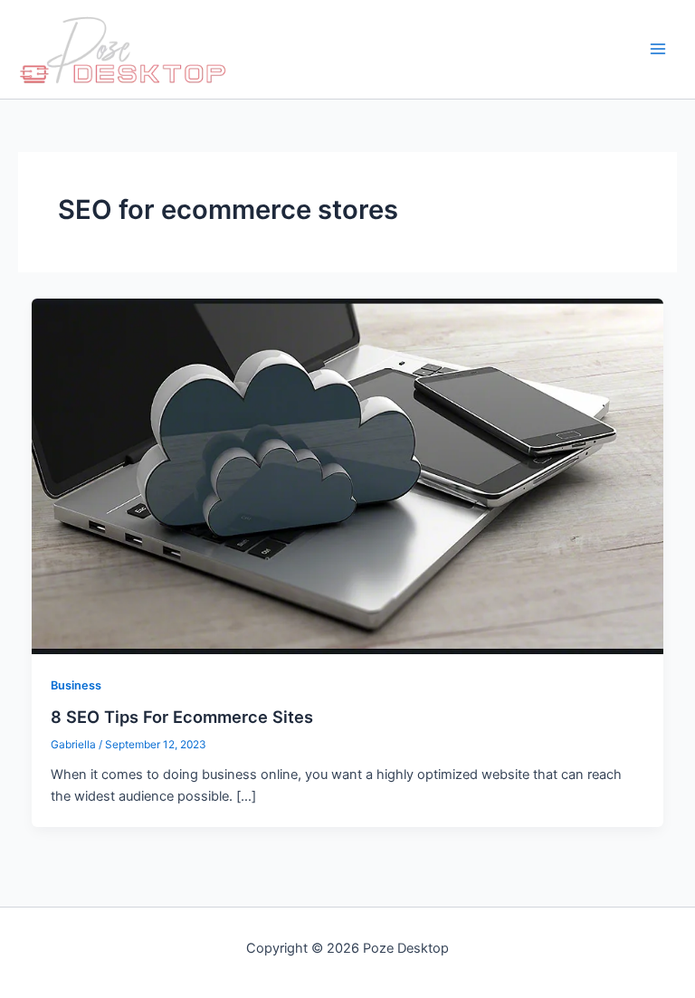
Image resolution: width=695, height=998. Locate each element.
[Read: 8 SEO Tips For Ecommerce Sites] (348, 475)
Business (76, 685)
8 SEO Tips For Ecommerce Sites (182, 717)
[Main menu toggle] (658, 50)
